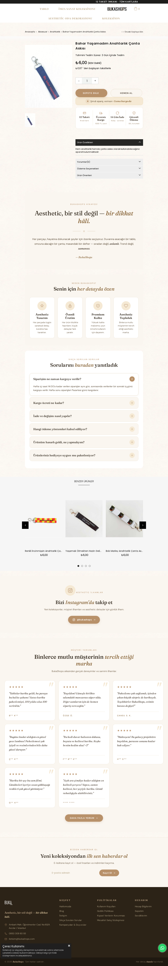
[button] (78, 566)
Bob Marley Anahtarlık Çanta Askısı (124, 551)
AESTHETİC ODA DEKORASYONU (70, 18)
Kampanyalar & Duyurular (72, 924)
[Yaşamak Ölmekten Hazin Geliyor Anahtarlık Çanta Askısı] (84, 519)
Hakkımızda (65, 906)
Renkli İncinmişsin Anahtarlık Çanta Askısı (43, 551)
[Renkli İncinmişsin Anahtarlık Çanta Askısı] (43, 519)
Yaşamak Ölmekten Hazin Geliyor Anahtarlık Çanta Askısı (84, 551)
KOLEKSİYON (111, 18)
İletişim (63, 915)
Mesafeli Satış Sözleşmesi (110, 920)
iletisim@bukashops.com (22, 939)
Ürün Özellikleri (85, 142)
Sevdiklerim (141, 915)
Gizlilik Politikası (105, 911)
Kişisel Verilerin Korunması (111, 915)
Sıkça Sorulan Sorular (70, 920)
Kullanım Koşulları (106, 906)
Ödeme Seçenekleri (88, 168)
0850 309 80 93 (17, 933)
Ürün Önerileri (84, 175)
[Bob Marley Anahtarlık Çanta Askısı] (124, 519)
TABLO (44, 8)
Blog (61, 911)
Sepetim (139, 911)
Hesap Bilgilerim (143, 906)
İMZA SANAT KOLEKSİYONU (77, 8)
